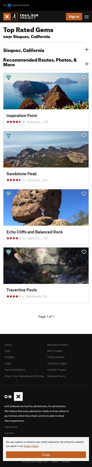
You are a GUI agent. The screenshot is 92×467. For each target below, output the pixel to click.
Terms (55, 461)
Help (7, 351)
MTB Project (54, 351)
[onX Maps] (13, 400)
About (8, 344)
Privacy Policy (31, 446)
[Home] (22, 16)
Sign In (74, 16)
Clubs (7, 363)
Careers (9, 433)
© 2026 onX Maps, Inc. (35, 461)
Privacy (66, 461)
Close (46, 455)
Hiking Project (55, 357)
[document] (46, 449)
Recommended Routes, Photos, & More (40, 62)
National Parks (56, 376)
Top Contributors (14, 369)
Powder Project (56, 369)
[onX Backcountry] (16, 5)
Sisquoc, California (23, 49)
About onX (10, 426)
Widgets (9, 357)
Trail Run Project (57, 363)
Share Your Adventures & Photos (24, 376)
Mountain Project (57, 344)
